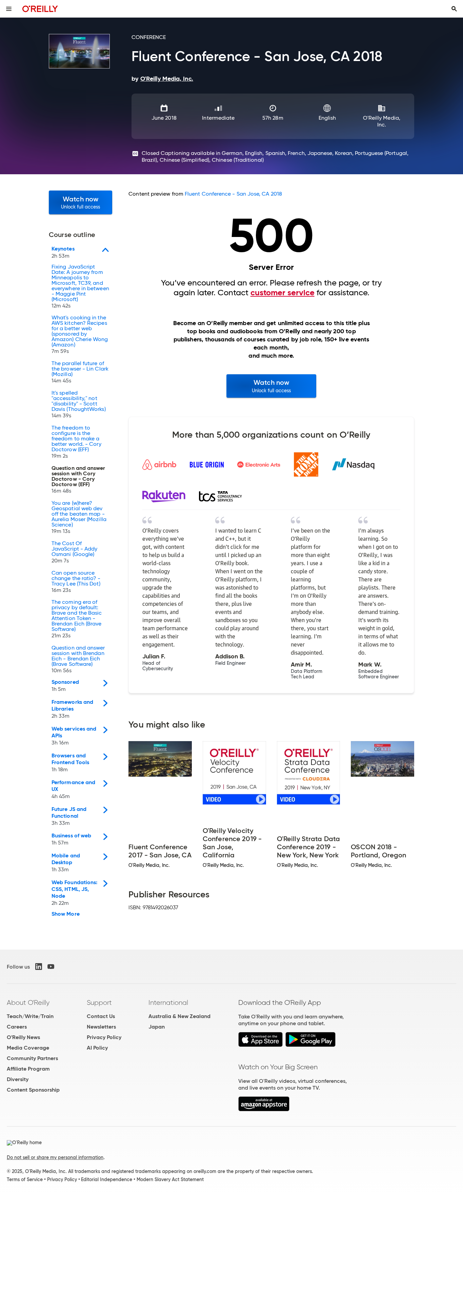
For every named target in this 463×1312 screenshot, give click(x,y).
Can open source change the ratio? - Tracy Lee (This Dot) (76, 581)
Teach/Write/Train (30, 1016)
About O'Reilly (28, 1002)
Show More (66, 914)
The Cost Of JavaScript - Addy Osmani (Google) (74, 552)
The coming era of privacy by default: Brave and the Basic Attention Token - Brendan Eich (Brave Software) (77, 619)
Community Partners (32, 1058)
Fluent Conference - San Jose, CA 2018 (233, 194)
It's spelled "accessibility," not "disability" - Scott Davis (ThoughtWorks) (79, 404)
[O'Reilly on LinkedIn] (38, 966)
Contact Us (101, 1016)
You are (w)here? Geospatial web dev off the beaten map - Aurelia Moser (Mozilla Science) (79, 517)
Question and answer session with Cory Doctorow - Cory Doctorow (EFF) (78, 479)
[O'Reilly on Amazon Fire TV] (263, 1109)
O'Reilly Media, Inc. (381, 121)
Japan (156, 1026)
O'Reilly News (23, 1037)
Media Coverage (28, 1047)
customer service (282, 292)
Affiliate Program (28, 1068)
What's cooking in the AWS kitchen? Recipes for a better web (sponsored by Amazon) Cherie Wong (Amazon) (80, 334)
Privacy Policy (104, 1037)
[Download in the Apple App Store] (260, 1045)
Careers (17, 1026)
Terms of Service (25, 1179)
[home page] (40, 9)
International (168, 1002)
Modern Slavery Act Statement (170, 1179)
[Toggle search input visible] (454, 9)
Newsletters (101, 1026)
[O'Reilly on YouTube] (50, 966)
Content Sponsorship (33, 1089)
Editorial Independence (106, 1179)
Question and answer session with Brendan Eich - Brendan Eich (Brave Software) (78, 659)
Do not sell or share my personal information (55, 1157)
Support (99, 1002)
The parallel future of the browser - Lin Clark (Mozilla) (80, 372)
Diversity (17, 1079)
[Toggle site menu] (9, 9)
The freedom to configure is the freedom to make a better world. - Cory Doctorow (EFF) (76, 442)
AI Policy (97, 1047)
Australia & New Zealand (179, 1016)
